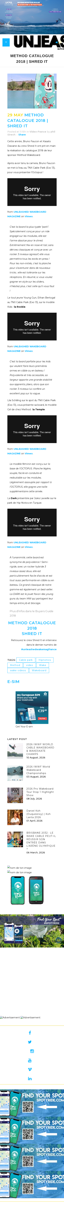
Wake (42, 665)
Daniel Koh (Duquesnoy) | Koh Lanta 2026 (38, 814)
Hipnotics (45, 659)
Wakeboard (39, 670)
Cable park (26, 659)
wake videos (18, 670)
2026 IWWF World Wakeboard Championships (38, 770)
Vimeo (29, 216)
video (29, 665)
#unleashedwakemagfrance (39, 649)
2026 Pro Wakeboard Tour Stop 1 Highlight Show (40, 792)
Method (15, 665)
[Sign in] (56, 42)
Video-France (38, 131)
